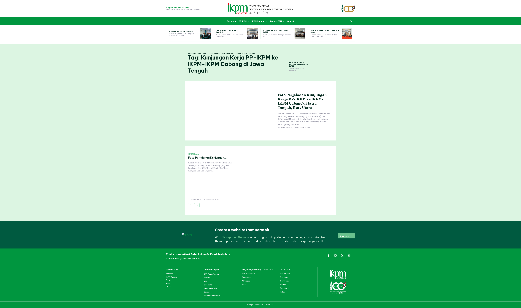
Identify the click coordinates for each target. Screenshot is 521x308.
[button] (351, 21)
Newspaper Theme (234, 237)
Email (244, 285)
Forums (283, 285)
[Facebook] (328, 255)
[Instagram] (335, 255)
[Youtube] (349, 255)
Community (285, 281)
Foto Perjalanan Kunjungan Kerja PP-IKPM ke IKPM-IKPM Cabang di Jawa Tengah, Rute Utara (302, 101)
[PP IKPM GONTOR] (260, 9)
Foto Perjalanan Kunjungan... (207, 157)
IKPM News (193, 154)
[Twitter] (342, 255)
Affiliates (246, 281)
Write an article (248, 273)
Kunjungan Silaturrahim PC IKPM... (275, 31)
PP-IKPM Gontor (285, 128)
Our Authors (285, 273)
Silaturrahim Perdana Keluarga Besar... (324, 31)
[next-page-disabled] (197, 205)
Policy (282, 292)
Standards (284, 288)
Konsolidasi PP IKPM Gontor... (182, 31)
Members (284, 277)
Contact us (246, 277)
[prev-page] (190, 205)
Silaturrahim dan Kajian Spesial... (227, 31)
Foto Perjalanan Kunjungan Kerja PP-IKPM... (298, 64)
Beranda (191, 53)
